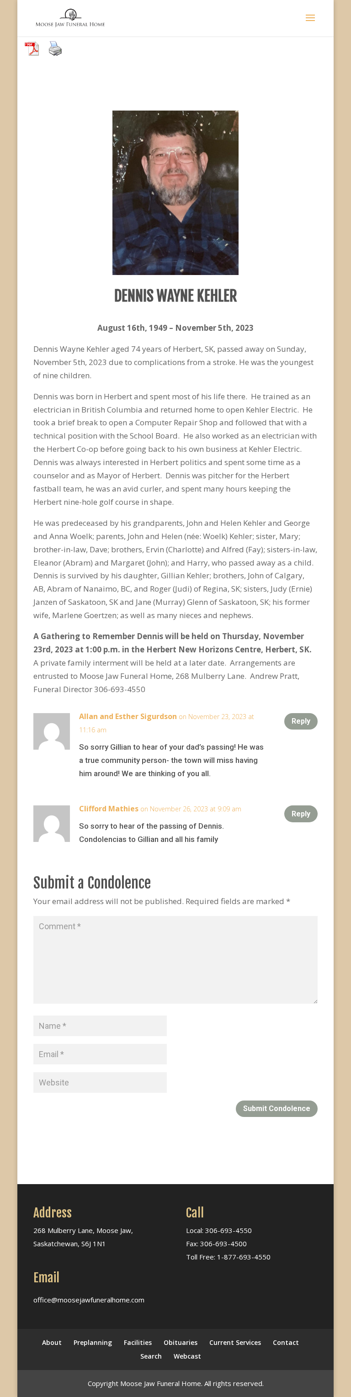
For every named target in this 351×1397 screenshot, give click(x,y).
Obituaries (180, 1342)
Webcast (187, 1356)
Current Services (235, 1342)
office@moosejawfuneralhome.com (88, 1299)
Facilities (138, 1342)
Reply (301, 721)
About (52, 1342)
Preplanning (93, 1342)
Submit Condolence (276, 1108)
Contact (286, 1342)
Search (151, 1356)
